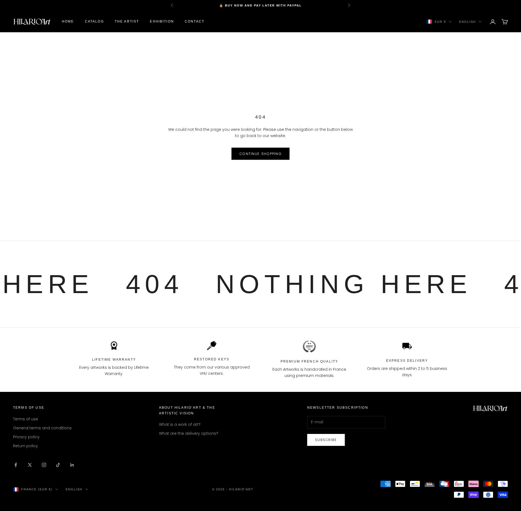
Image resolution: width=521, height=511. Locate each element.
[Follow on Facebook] (15, 465)
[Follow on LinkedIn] (72, 465)
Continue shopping (260, 153)
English (467, 21)
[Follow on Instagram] (44, 465)
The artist (127, 22)
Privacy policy (26, 437)
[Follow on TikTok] (58, 465)
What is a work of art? (180, 424)
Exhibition (162, 22)
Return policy (25, 446)
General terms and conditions (42, 428)
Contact (194, 22)
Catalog (94, 22)
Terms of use (25, 419)
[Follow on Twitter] (30, 465)
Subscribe (326, 439)
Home (68, 22)
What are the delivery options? (188, 433)
